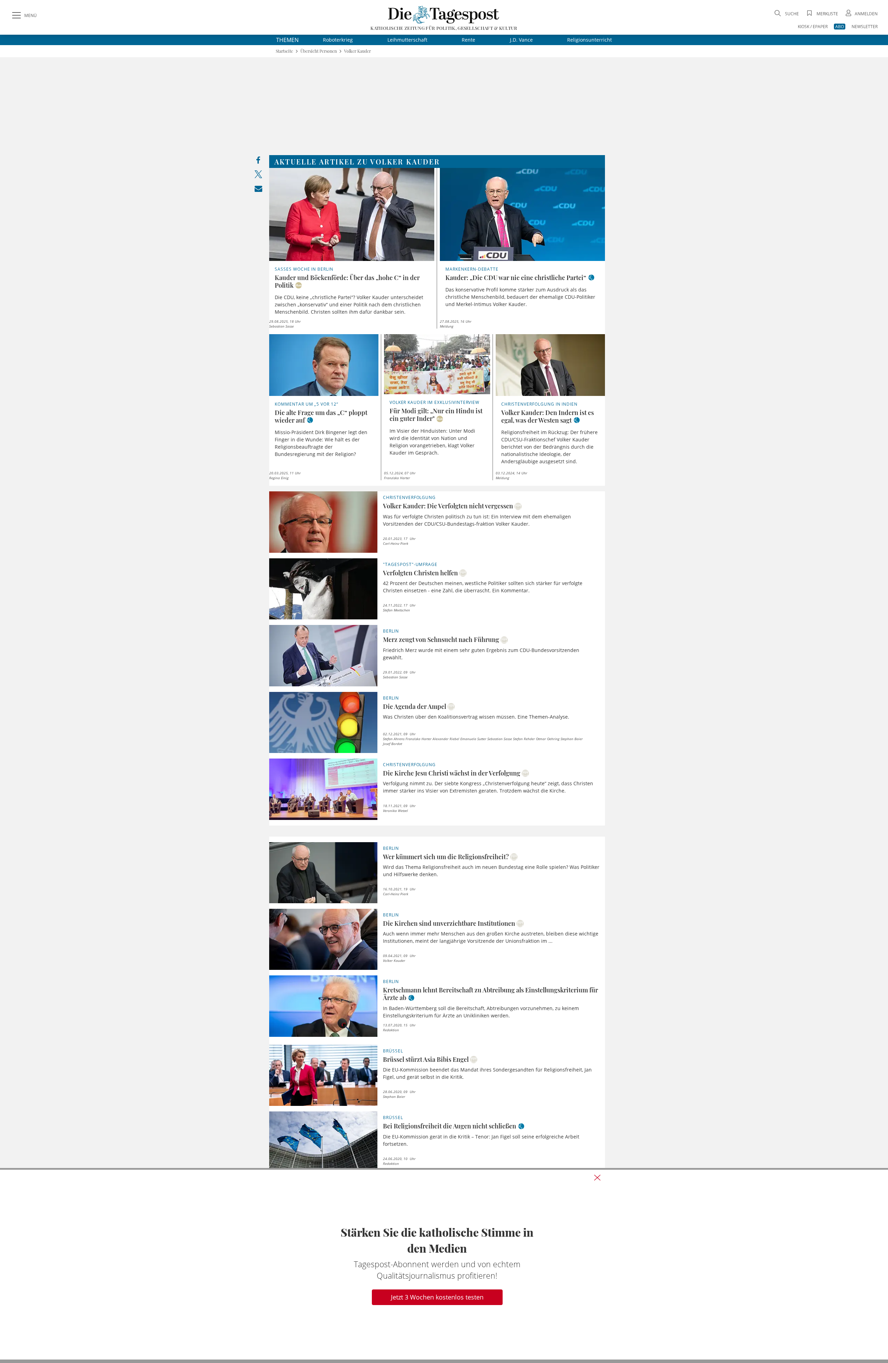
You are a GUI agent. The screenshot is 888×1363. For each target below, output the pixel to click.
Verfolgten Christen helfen (420, 573)
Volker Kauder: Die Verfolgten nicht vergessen (448, 506)
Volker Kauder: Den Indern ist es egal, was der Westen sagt (547, 416)
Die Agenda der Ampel (414, 706)
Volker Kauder (357, 51)
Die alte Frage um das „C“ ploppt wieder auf (321, 416)
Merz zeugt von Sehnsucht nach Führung (441, 639)
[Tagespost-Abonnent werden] (444, 1265)
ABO (839, 26)
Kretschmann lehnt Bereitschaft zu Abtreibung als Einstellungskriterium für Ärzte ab (490, 994)
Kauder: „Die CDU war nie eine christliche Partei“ (515, 277)
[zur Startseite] (444, 14)
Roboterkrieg (338, 39)
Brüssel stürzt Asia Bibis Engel (426, 1059)
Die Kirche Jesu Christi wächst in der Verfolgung (451, 773)
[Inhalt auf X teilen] (258, 176)
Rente (468, 39)
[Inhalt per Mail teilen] (258, 190)
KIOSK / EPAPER (813, 26)
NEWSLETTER (865, 26)
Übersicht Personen (318, 51)
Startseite (284, 51)
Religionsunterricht (589, 39)
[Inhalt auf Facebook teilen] (258, 162)
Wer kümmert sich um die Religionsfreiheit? (446, 857)
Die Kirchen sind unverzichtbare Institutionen (449, 923)
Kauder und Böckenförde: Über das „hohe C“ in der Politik (347, 281)
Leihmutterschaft (407, 39)
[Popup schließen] (597, 1177)
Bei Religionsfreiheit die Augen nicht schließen (449, 1126)
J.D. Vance (521, 39)
